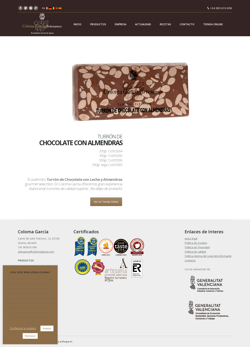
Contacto (190, 260)
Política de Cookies (196, 243)
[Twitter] (25, 8)
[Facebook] (20, 8)
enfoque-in (66, 341)
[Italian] (53, 8)
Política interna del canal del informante (208, 256)
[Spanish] (60, 8)
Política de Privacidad (197, 247)
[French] (47, 8)
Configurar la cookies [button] (23, 328)
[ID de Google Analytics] (36, 8)
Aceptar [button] (47, 328)
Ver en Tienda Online (106, 201)
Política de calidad (195, 251)
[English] (43, 8)
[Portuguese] (57, 8)
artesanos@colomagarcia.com (36, 251)
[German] (50, 8)
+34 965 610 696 (221, 8)
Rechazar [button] (30, 335)
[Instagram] (31, 8)
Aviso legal (191, 238)
